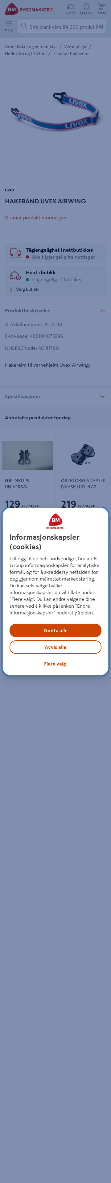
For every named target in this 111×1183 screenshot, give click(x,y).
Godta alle (55, 630)
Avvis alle (55, 647)
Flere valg (55, 663)
